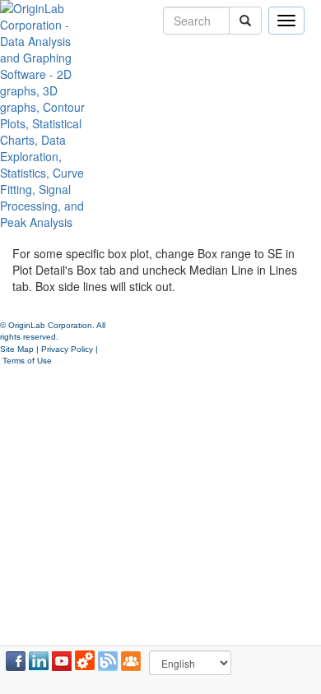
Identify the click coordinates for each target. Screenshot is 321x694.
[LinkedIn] (38, 661)
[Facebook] (15, 661)
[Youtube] (61, 661)
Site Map (17, 349)
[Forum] (131, 661)
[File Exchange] (84, 661)
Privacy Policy (67, 349)
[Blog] (108, 661)
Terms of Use (27, 360)
